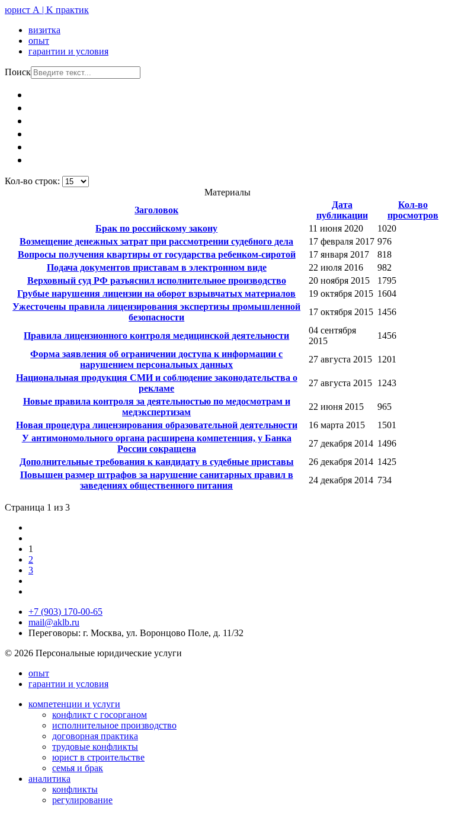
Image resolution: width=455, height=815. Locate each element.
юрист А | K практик (47, 10)
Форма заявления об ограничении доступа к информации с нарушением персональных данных (156, 359)
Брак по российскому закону (156, 228)
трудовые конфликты (95, 747)
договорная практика (95, 736)
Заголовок (156, 210)
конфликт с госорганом (99, 715)
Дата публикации (342, 210)
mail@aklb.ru (53, 622)
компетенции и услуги (74, 704)
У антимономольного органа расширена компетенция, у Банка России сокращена (156, 443)
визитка (44, 30)
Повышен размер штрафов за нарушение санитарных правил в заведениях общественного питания (156, 480)
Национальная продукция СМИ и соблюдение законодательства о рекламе (156, 383)
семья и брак (77, 768)
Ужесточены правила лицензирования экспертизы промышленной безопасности (156, 311)
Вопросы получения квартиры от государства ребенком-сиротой (157, 254)
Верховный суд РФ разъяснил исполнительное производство (156, 280)
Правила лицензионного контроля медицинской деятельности (156, 336)
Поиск (18, 72)
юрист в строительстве (98, 757)
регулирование (82, 800)
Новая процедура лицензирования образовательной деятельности (156, 425)
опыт (38, 41)
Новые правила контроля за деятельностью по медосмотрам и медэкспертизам (156, 406)
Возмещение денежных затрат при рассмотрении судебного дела (156, 241)
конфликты (75, 789)
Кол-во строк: (33, 181)
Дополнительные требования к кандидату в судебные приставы (157, 462)
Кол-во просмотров (412, 210)
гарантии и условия (68, 51)
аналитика (49, 779)
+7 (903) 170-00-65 (65, 612)
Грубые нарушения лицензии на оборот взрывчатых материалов (156, 293)
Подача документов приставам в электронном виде (157, 267)
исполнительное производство (114, 725)
